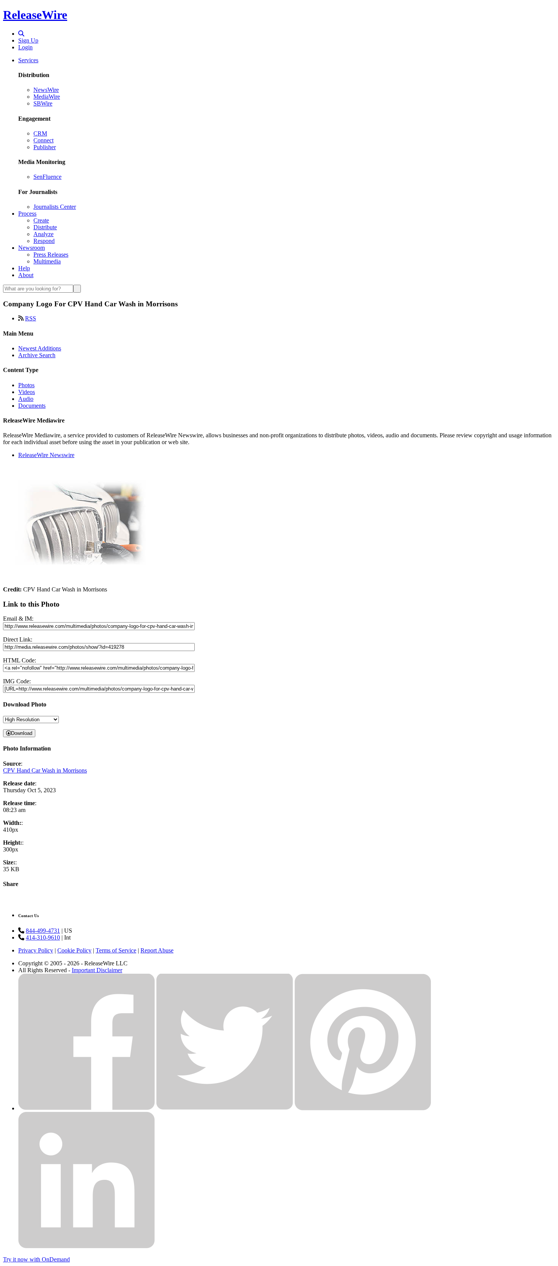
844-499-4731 (43, 930)
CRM (40, 133)
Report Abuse (156, 950)
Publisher (44, 147)
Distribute (45, 227)
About (25, 275)
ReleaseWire (35, 15)
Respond (44, 241)
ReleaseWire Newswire (46, 455)
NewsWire (46, 90)
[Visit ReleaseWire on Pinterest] (363, 1108)
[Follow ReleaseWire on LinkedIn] (86, 1246)
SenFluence (47, 176)
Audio (25, 399)
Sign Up (28, 40)
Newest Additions (39, 348)
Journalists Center (54, 206)
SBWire (42, 103)
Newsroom (31, 247)
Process (27, 213)
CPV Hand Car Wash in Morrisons (45, 770)
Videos (26, 392)
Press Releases (50, 254)
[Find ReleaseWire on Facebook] (86, 1108)
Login (25, 47)
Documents (32, 405)
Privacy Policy (35, 950)
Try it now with (36, 1259)
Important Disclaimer (97, 970)
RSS (30, 318)
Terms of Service (116, 950)
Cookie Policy (74, 950)
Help (24, 268)
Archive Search (36, 355)
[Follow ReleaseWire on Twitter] (224, 1108)
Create (41, 220)
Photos (26, 385)
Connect (43, 140)
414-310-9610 (43, 937)
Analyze (43, 234)
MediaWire (46, 96)
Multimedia (47, 261)
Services (28, 60)
